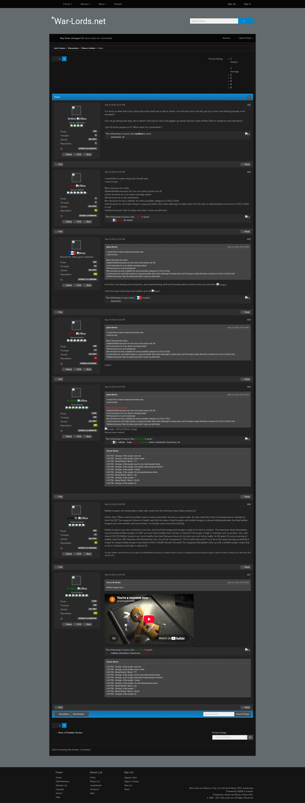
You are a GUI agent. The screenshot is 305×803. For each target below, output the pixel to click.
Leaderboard (95, 785)
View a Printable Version (70, 732)
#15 (249, 387)
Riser (245, 794)
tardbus (72, 118)
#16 (249, 504)
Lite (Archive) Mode (227, 788)
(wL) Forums (59, 48)
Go (250, 737)
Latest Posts (245, 38)
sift (123, 137)
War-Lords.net (195, 788)
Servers (84, 4)
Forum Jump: (219, 732)
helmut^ (152, 442)
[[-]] (247, 133)
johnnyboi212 (116, 137)
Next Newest (78, 714)
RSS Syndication (245, 788)
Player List (94, 781)
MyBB (240, 791)
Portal (58, 777)
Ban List (128, 772)
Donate (118, 4)
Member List (61, 785)
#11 (249, 105)
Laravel (249, 791)
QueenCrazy (116, 301)
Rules (127, 789)
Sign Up (231, 4)
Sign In (247, 4)
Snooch (130, 220)
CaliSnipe (121, 442)
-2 (95, 358)
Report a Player (131, 781)
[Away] (81, 252)
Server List (95, 772)
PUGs (92, 777)
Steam (69, 154)
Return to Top (210, 788)
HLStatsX (94, 789)
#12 (249, 172)
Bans (101, 4)
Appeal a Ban (130, 777)
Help (57, 797)
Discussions (73, 48)
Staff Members (62, 781)
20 (95, 425)
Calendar (59, 789)
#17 (249, 575)
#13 (249, 239)
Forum (67, 4)
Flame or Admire (88, 48)
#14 (249, 320)
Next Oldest (63, 714)
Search (58, 793)
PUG (79, 154)
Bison (237, 794)
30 (95, 274)
